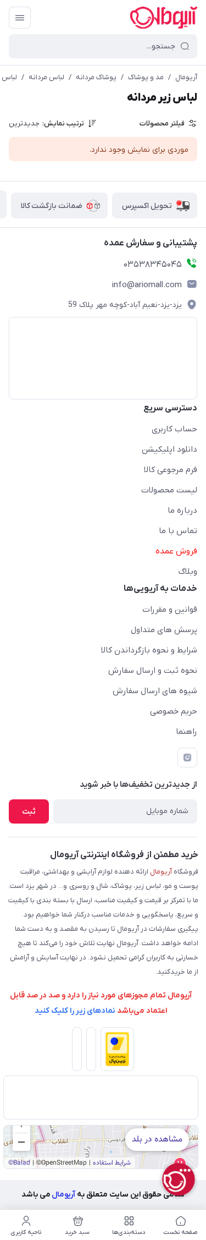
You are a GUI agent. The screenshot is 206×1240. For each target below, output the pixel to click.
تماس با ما (178, 530)
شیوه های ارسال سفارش (155, 690)
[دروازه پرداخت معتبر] (115, 1051)
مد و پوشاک (146, 77)
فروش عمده (176, 551)
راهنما (186, 731)
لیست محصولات (169, 490)
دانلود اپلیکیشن (169, 449)
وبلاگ (188, 571)
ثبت (29, 811)
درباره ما (182, 510)
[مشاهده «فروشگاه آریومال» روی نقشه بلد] (100, 1147)
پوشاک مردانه (96, 77)
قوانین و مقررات (169, 609)
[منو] (20, 18)
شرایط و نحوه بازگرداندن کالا (149, 650)
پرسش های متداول (164, 629)
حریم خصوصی (173, 711)
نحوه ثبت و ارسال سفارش (152, 670)
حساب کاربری (174, 429)
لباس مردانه (46, 77)
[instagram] (187, 757)
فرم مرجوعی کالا (170, 469)
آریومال (186, 77)
